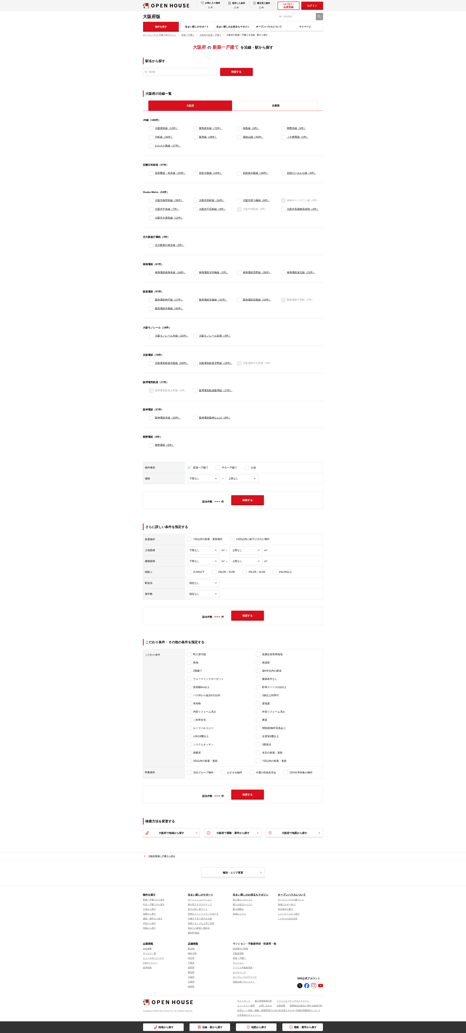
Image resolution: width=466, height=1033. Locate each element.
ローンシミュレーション (200, 899)
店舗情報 (193, 943)
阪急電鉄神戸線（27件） (169, 299)
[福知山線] (239, 137)
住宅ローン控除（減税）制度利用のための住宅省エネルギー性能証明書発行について (278, 1010)
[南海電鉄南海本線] (151, 273)
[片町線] (151, 137)
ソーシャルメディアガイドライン (293, 1001)
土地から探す (149, 909)
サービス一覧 (149, 953)
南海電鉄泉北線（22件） (301, 272)
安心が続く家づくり (198, 909)
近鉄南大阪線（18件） (256, 172)
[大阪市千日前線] (195, 209)
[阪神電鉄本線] (151, 418)
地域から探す (166, 1027)
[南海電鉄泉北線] (283, 273)
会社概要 (147, 948)
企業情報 (148, 943)
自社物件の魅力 (285, 909)
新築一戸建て (239, 958)
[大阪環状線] (151, 128)
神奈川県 (192, 953)
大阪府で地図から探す (294, 832)
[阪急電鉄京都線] (151, 309)
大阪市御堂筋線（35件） (169, 200)
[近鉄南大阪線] (239, 173)
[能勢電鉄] (151, 445)
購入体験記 (238, 909)
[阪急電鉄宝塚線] (195, 300)
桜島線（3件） (251, 128)
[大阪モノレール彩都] (195, 336)
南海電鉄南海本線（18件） (170, 272)
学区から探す (149, 923)
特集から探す (149, 928)
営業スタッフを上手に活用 (201, 923)
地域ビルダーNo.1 (287, 904)
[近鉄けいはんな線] (283, 173)
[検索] (319, 16)
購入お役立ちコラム (242, 904)
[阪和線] (195, 137)
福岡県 (191, 986)
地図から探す (258, 1027)
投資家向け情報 (240, 948)
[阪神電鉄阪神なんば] (195, 418)
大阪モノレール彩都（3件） (215, 335)
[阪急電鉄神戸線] (151, 300)
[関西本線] (283, 128)
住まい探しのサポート (197, 26)
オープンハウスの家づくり (291, 899)
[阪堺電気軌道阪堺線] (195, 391)
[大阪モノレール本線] (151, 336)
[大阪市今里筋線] (151, 218)
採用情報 (147, 967)
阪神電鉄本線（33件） (168, 417)
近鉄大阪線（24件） (210, 172)
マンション (238, 963)
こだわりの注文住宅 (287, 918)
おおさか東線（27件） (168, 145)
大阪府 (191, 977)
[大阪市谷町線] (195, 200)
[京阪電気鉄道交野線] (195, 363)
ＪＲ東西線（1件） (298, 136)
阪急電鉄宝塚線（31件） (213, 299)
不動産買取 (238, 953)
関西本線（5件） (296, 128)
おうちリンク (239, 972)
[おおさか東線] (151, 146)
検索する (236, 71)
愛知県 (191, 972)
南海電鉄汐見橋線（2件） (213, 272)
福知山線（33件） (253, 136)
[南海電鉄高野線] (239, 273)
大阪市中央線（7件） (167, 209)
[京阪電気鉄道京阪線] (151, 363)
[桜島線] (239, 128)
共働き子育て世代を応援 (200, 918)
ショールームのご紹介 (289, 914)
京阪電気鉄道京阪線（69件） (171, 363)
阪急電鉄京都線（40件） (169, 308)
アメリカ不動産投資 (242, 967)
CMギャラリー (150, 963)
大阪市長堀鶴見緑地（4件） (303, 209)
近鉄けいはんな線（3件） (301, 172)
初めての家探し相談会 (199, 928)
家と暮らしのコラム (242, 899)
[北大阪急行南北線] (151, 245)
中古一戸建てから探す (154, 904)
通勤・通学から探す (305, 1027)
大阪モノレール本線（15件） (171, 335)
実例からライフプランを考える (203, 914)
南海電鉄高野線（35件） (257, 272)
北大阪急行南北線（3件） (169, 245)
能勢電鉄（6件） (164, 444)
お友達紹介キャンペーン (249, 1015)
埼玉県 (191, 958)
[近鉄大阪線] (195, 173)
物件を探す (161, 26)
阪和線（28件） (208, 136)
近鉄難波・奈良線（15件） (170, 172)
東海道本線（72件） (210, 128)
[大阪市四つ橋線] (239, 200)
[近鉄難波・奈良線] (151, 173)
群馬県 (191, 967)
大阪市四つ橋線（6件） (256, 200)
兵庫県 (276, 105)
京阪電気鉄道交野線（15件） (215, 363)
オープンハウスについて (269, 26)
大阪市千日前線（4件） (212, 209)
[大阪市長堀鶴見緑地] (283, 209)
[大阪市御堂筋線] (151, 200)
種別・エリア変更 (233, 872)
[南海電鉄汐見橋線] (195, 273)
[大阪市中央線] (151, 209)
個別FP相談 (193, 933)
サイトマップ (243, 1001)
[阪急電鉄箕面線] (239, 300)
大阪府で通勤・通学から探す (233, 832)
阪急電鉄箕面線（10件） (257, 299)
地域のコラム (239, 914)
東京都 (191, 948)
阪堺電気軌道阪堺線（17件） (215, 390)
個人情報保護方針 (263, 1001)
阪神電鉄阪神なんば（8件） (215, 417)
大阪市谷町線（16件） (212, 200)
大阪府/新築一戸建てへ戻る (161, 856)
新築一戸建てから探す (154, 899)
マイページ (305, 26)
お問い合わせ (265, 1005)
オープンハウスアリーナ (245, 977)
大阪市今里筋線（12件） (169, 217)
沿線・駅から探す (212, 1027)
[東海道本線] (195, 128)
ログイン (312, 5)
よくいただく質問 (246, 1005)
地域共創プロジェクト (244, 982)
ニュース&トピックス (153, 958)
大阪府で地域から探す (171, 832)
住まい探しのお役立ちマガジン (233, 26)
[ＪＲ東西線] (283, 137)
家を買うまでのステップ (200, 904)
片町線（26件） (164, 136)
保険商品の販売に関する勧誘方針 (306, 1005)
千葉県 (191, 963)
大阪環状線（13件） (166, 128)
